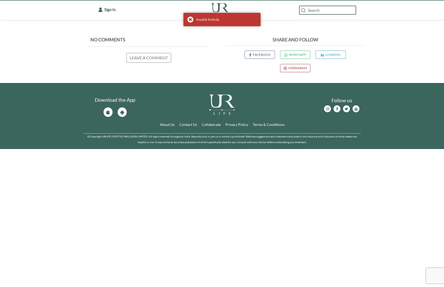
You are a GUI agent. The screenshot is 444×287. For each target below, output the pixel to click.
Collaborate (211, 124)
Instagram (297, 68)
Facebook (261, 55)
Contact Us (188, 124)
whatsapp (297, 55)
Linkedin (333, 55)
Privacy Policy (236, 124)
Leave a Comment (149, 57)
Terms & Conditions (268, 124)
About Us (167, 124)
